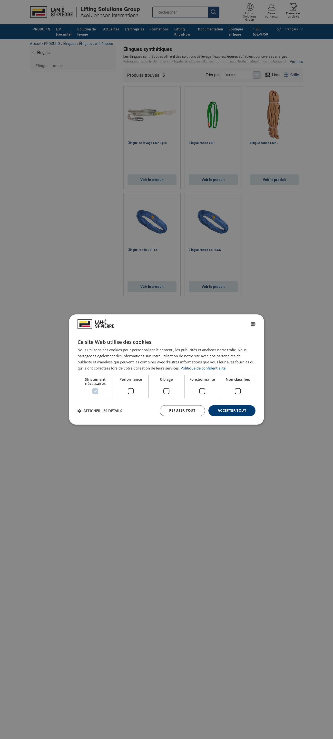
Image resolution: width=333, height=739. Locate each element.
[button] (100, 410)
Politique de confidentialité (203, 368)
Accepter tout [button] (232, 410)
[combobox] (253, 324)
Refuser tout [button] (182, 410)
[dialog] (166, 369)
